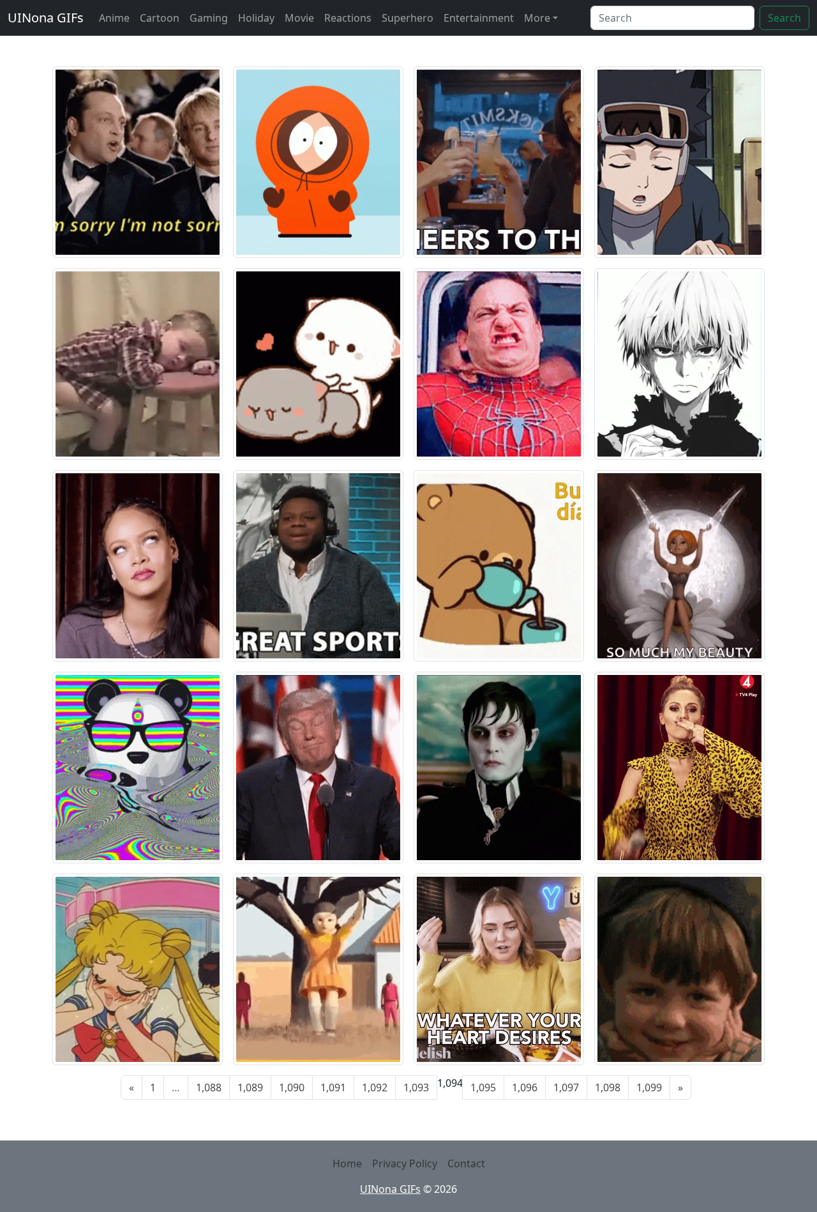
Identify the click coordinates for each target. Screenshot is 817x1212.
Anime (114, 18)
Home (347, 1163)
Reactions (347, 18)
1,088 (208, 1087)
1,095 (483, 1087)
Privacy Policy (404, 1163)
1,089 (250, 1087)
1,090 (291, 1087)
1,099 (649, 1087)
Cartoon (159, 18)
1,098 (607, 1087)
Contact (466, 1163)
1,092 (374, 1087)
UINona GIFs (46, 17)
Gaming (209, 18)
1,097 (566, 1087)
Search (784, 18)
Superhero (407, 18)
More (537, 18)
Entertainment (479, 18)
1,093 (416, 1087)
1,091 (333, 1087)
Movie (299, 18)
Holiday (256, 18)
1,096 (524, 1087)
